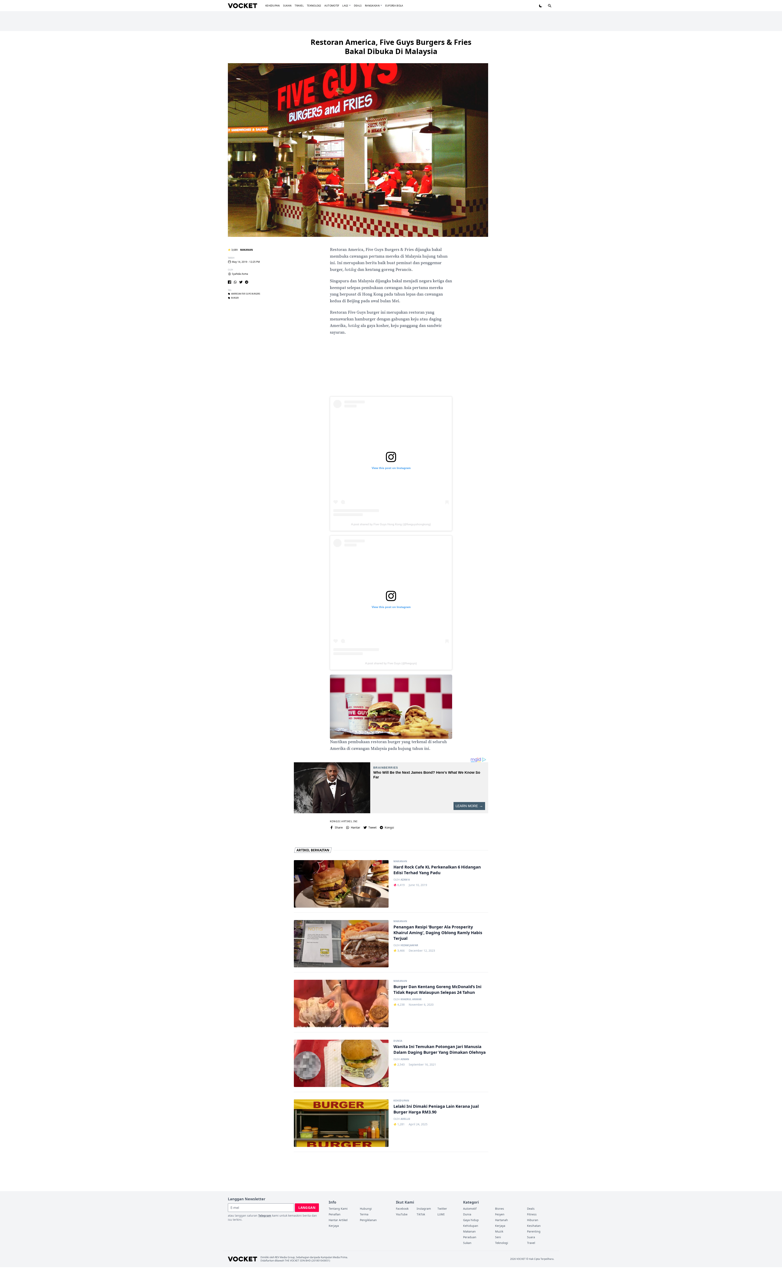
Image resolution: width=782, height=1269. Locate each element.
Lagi (345, 5)
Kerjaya (334, 1226)
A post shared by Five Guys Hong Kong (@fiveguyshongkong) (391, 524)
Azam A (405, 879)
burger (235, 298)
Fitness (532, 1214)
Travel (299, 5)
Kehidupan (272, 5)
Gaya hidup (471, 1220)
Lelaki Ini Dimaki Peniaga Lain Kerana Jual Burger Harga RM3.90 (436, 1109)
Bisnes (499, 1209)
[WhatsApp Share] (235, 282)
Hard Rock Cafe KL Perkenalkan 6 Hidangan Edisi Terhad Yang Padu (437, 869)
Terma (364, 1214)
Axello (405, 1119)
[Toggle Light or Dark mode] (540, 5)
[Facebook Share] (229, 282)
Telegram (264, 1215)
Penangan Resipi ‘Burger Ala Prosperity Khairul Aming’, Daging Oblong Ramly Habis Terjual (437, 932)
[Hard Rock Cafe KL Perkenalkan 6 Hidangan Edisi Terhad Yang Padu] (341, 884)
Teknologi (314, 5)
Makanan (246, 250)
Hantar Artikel (338, 1220)
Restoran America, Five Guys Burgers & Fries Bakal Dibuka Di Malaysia (391, 46)
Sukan (287, 5)
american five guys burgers (245, 294)
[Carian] (549, 5)
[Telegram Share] (246, 282)
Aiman (405, 1059)
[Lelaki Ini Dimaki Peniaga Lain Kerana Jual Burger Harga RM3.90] (341, 1123)
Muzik (499, 1231)
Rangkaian (372, 5)
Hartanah (501, 1220)
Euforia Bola (394, 5)
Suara (531, 1237)
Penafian (334, 1214)
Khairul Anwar (411, 999)
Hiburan (532, 1220)
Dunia (397, 1041)
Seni (498, 1237)
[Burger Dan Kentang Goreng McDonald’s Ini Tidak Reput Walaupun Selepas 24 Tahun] (341, 1003)
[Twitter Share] (241, 282)
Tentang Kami (338, 1209)
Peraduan (469, 1237)
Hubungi (366, 1209)
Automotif (331, 5)
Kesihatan (534, 1226)
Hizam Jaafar (409, 945)
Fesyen (499, 1214)
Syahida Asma (240, 274)
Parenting (533, 1231)
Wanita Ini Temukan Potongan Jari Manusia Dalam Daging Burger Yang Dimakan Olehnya (439, 1049)
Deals (358, 5)
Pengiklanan (368, 1220)
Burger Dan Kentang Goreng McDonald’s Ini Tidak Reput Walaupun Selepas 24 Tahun (437, 989)
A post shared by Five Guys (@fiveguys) (391, 663)
